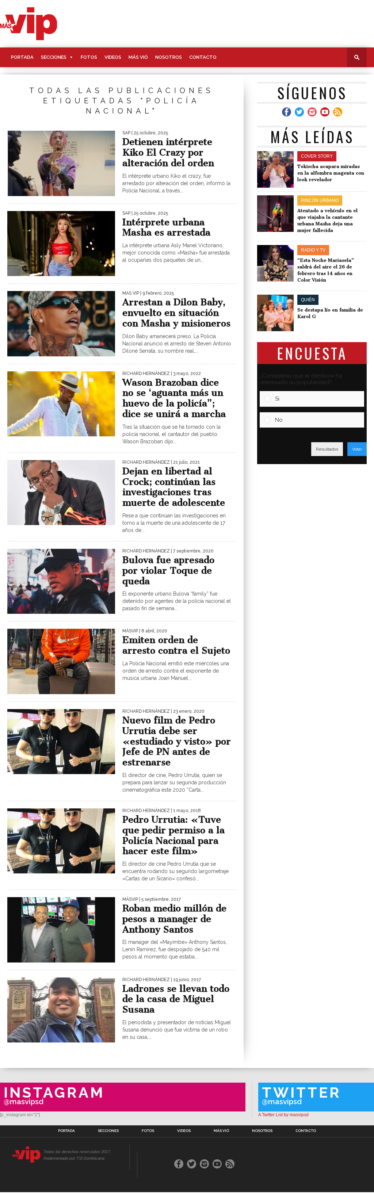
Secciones (53, 57)
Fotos (89, 57)
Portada (22, 57)
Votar (357, 449)
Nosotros (168, 57)
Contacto (203, 57)
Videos (112, 57)
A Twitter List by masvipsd (283, 1114)
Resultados (327, 449)
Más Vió (138, 57)
